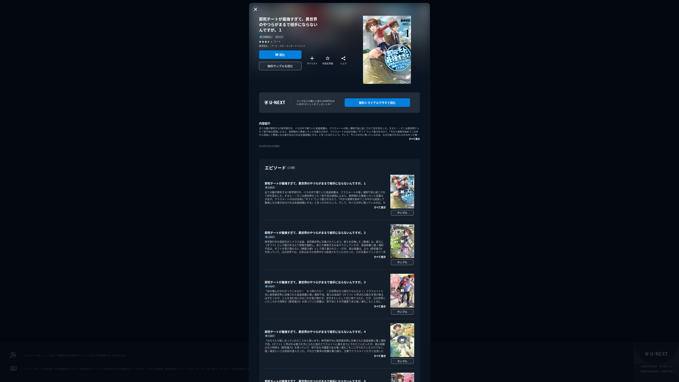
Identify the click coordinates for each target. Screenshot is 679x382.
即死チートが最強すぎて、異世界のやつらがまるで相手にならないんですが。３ (315, 282)
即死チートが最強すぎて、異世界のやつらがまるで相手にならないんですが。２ (315, 232)
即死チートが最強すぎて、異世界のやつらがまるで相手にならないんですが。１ (315, 183)
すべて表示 (414, 138)
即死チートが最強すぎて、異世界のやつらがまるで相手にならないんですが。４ (315, 331)
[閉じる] (255, 9)
